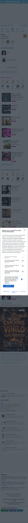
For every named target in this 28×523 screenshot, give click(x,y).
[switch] (22, 260)
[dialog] (14, 261)
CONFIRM (8, 286)
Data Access (15, 291)
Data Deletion (6, 291)
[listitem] (14, 257)
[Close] (25, 230)
